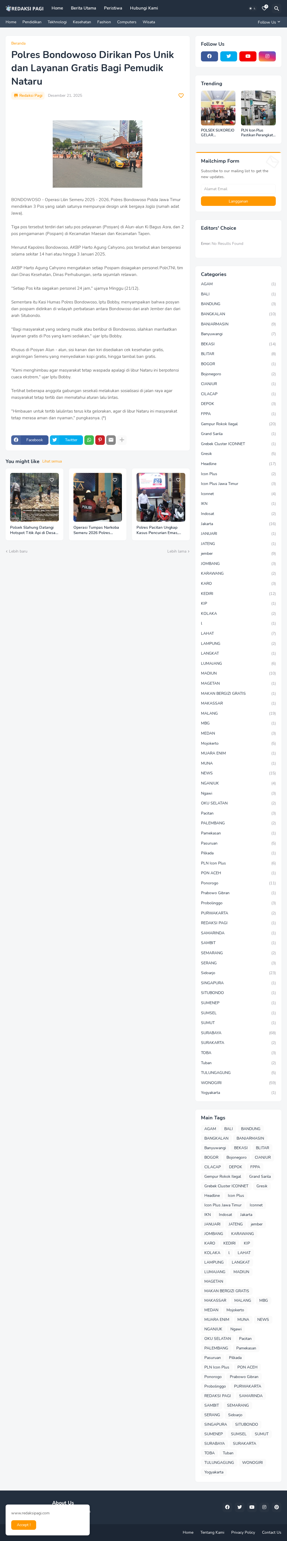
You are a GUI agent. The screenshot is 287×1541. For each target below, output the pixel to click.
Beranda (18, 43)
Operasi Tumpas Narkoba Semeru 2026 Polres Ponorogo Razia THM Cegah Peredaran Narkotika (96, 530)
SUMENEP (238, 1003)
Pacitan (238, 813)
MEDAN (238, 733)
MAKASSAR (238, 703)
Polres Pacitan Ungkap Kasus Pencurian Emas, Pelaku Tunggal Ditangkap (160, 530)
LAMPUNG (238, 643)
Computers (126, 22)
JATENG (238, 543)
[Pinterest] (100, 440)
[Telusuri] (276, 8)
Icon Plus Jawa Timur (238, 483)
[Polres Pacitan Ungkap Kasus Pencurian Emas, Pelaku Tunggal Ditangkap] (160, 497)
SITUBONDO (238, 992)
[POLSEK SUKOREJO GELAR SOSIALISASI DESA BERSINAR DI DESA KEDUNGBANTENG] (218, 108)
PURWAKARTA (238, 913)
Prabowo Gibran (238, 893)
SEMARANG (238, 953)
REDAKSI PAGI (238, 923)
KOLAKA (238, 613)
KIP (238, 603)
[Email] (111, 440)
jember (238, 553)
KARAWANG (238, 573)
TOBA (238, 1052)
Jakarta (238, 523)
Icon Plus (238, 474)
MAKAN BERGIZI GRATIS (238, 693)
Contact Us (271, 1532)
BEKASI (238, 344)
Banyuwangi (238, 334)
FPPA (238, 414)
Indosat (238, 513)
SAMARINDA (238, 933)
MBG (238, 723)
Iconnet (238, 493)
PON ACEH (238, 873)
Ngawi (238, 793)
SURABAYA (238, 1033)
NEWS (238, 773)
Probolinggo (238, 903)
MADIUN (238, 673)
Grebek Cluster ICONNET (238, 444)
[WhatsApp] (89, 440)
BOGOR (238, 364)
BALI (238, 294)
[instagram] (267, 56)
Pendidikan (31, 22)
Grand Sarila (238, 433)
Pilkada (238, 853)
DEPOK (238, 403)
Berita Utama (83, 8)
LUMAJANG (238, 663)
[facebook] (209, 56)
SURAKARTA (238, 1042)
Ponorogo (238, 883)
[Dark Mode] (252, 8)
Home (57, 8)
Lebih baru (18, 551)
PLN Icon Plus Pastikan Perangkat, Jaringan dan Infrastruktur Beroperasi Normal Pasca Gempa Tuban (257, 133)
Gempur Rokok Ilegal (238, 424)
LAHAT (238, 633)
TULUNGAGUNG (238, 1072)
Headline (238, 463)
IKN (238, 503)
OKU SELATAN (238, 803)
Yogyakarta (238, 1092)
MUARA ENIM (238, 753)
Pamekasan (238, 833)
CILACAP (238, 394)
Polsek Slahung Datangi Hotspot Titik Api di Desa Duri (32, 530)
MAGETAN (238, 683)
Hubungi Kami (144, 8)
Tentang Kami (212, 1532)
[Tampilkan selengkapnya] (122, 440)
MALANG (238, 713)
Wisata (149, 22)
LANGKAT (238, 653)
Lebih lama (176, 551)
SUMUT (238, 1022)
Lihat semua (52, 461)
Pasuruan (238, 843)
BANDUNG (238, 304)
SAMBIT (238, 943)
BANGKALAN (238, 314)
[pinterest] (276, 1507)
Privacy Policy (243, 1532)
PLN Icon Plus (238, 863)
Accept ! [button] (24, 1525)
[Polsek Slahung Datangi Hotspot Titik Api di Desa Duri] (34, 497)
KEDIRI (238, 593)
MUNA (238, 763)
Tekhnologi (57, 22)
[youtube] (247, 56)
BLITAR (238, 354)
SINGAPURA (238, 983)
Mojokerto (238, 743)
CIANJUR (238, 384)
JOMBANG (238, 563)
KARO (238, 583)
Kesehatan (82, 22)
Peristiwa (113, 8)
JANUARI (238, 533)
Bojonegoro (238, 374)
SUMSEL (238, 1013)
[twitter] (228, 56)
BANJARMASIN (238, 324)
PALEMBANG (238, 823)
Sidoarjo (238, 973)
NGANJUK (238, 783)
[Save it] (181, 96)
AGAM (238, 284)
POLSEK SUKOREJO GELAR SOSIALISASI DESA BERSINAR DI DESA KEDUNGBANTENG (218, 133)
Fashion (104, 22)
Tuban (238, 1063)
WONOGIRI (238, 1082)
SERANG (238, 963)
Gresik (238, 453)
